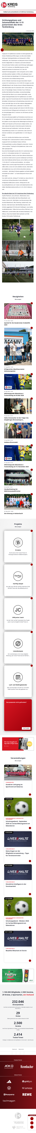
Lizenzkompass (18, 651)
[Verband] (32, 1127)
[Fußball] (32, 1118)
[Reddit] (15, 31)
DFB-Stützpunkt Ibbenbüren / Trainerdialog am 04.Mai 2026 (14, 394)
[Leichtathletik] (32, 1122)
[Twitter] (11, 31)
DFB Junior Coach (18, 617)
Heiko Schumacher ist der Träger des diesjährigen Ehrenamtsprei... (16, 419)
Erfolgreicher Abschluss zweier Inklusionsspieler (14, 370)
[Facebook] (7, 31)
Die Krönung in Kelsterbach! (13, 513)
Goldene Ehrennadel (11, 442)
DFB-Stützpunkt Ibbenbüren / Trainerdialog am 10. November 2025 (16, 466)
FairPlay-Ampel (18, 584)
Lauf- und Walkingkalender (18, 685)
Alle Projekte (26, 728)
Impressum (14, 1049)
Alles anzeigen (18, 299)
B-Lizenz (18, 550)
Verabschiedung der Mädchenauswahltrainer (12, 490)
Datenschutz (21, 1049)
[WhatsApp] (3, 31)
